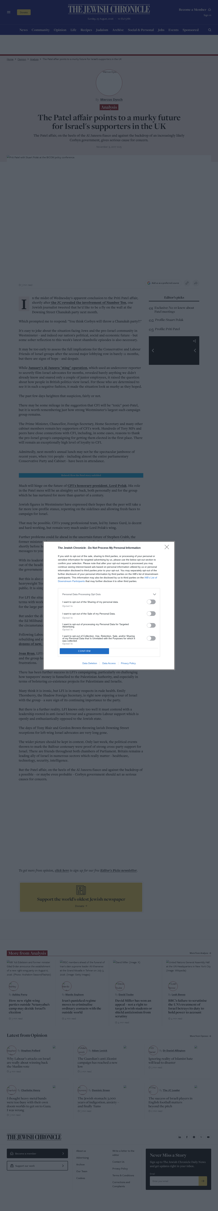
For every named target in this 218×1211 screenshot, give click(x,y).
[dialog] (109, 605)
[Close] (168, 548)
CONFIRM (84, 651)
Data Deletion (89, 663)
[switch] (151, 602)
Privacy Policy (128, 663)
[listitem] (109, 594)
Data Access (109, 663)
